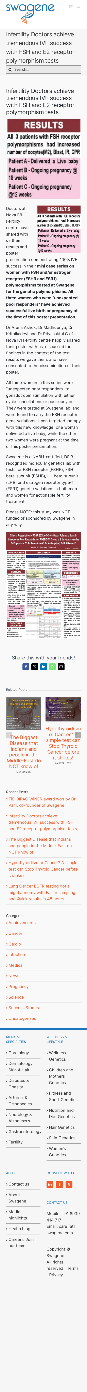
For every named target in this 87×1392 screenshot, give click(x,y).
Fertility (15, 1142)
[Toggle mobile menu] (79, 6)
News (13, 975)
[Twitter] (69, 1184)
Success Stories (23, 1007)
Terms (73, 1268)
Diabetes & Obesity (18, 1083)
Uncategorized (22, 1018)
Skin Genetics (62, 1137)
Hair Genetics (62, 1127)
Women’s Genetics (57, 1151)
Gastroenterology (23, 1131)
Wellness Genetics (57, 1056)
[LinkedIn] (50, 1184)
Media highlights (17, 1215)
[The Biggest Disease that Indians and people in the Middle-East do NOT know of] (23, 699)
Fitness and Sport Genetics (63, 1096)
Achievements (22, 922)
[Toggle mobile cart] (71, 6)
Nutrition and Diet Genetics (62, 1113)
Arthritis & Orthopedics (20, 1100)
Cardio (14, 944)
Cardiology (18, 1052)
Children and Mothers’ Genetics (61, 1076)
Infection (16, 954)
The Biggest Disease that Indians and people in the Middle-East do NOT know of (24, 751)
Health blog (19, 1228)
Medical (15, 965)
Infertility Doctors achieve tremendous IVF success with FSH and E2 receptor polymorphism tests (42, 822)
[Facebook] (59, 1184)
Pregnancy (18, 986)
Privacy (56, 1274)
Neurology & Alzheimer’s (20, 1117)
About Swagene (17, 1198)
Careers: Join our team (21, 1242)
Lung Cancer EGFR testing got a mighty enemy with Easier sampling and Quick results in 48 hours (41, 892)
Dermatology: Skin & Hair (21, 1066)
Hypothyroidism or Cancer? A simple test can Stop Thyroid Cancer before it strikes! (63, 743)
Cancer (15, 933)
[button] (9, 735)
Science (16, 997)
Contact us (18, 1184)
